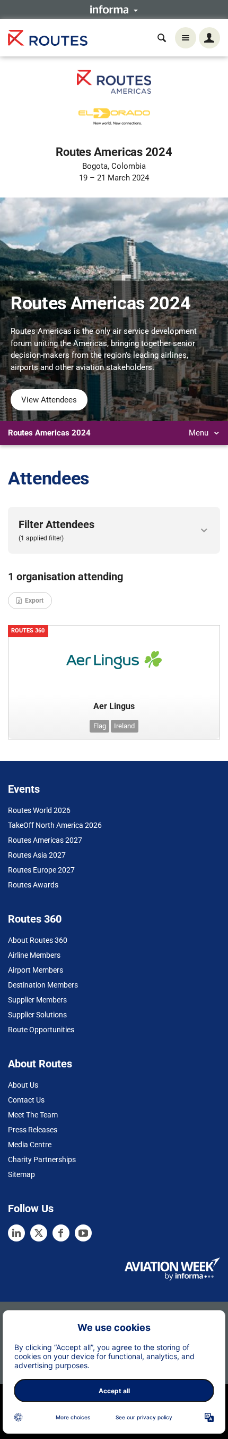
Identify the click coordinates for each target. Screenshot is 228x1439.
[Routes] (47, 38)
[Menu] (185, 37)
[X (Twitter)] (38, 1232)
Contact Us (26, 1100)
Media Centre (29, 1144)
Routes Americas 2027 (45, 840)
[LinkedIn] (16, 1232)
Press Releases (32, 1129)
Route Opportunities (41, 1029)
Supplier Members (37, 1000)
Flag (99, 726)
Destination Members (43, 985)
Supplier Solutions (37, 1014)
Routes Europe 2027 (41, 870)
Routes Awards (33, 885)
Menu (200, 433)
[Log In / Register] (209, 37)
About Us (23, 1085)
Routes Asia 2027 (37, 855)
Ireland (124, 726)
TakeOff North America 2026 (55, 825)
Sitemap (21, 1174)
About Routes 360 (37, 940)
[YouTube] (83, 1232)
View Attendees (49, 400)
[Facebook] (60, 1232)
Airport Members (35, 970)
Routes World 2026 (39, 810)
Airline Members (34, 955)
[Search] (161, 37)
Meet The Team (33, 1115)
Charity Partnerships (42, 1159)
